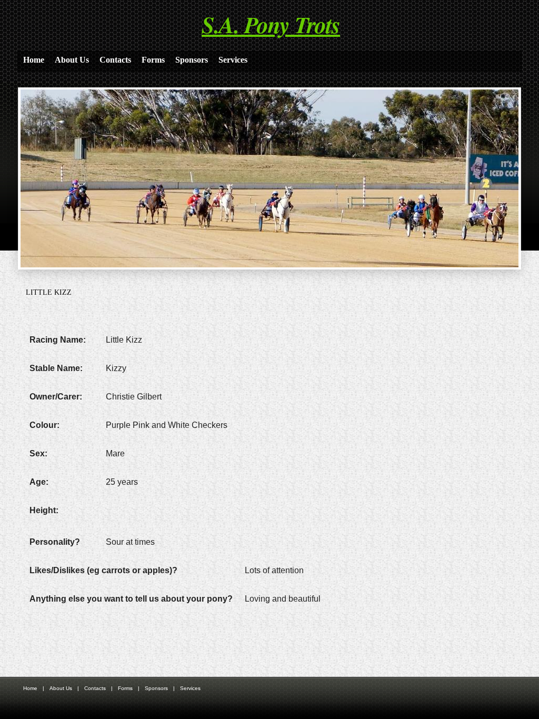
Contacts (115, 59)
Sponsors (191, 59)
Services (232, 59)
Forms (153, 59)
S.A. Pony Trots (271, 24)
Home (33, 59)
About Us (72, 59)
